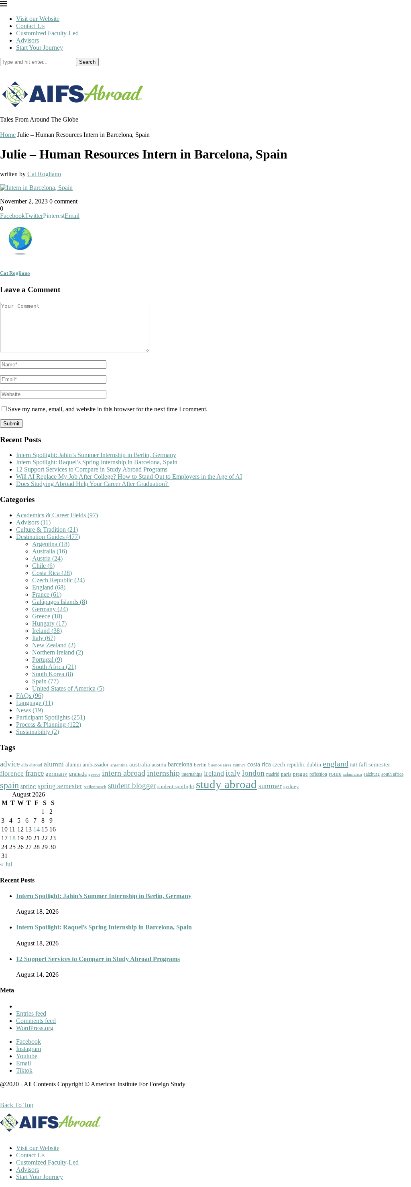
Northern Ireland (57, 652)
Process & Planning (48, 724)
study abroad (226, 784)
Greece (47, 616)
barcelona (180, 764)
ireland (214, 773)
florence (12, 773)
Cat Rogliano (44, 174)
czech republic (289, 765)
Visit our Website (37, 18)
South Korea (52, 674)
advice (10, 764)
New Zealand (53, 645)
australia (139, 764)
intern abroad (123, 772)
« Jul (6, 864)
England (48, 587)
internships (191, 774)
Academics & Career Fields (57, 515)
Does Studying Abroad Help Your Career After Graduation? (92, 483)
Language (34, 702)
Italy (43, 637)
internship (163, 772)
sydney (291, 786)
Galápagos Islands (59, 601)
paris (286, 774)
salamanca (352, 774)
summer (270, 786)
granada (78, 774)
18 (12, 838)
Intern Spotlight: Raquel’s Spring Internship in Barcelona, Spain (96, 462)
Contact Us (30, 25)
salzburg (372, 774)
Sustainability (37, 731)
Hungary (49, 623)
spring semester (60, 786)
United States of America (68, 688)
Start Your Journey (39, 47)
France (46, 594)
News (29, 710)
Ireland (47, 630)
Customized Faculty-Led (47, 33)
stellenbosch (95, 786)
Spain (45, 681)
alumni (54, 764)
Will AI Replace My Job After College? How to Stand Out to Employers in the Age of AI (129, 476)
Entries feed (31, 1013)
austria (159, 765)
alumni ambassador (87, 765)
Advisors (27, 40)
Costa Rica (52, 572)
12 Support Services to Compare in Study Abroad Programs (91, 469)
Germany (50, 609)
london (253, 772)
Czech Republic (58, 580)
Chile (43, 565)
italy (233, 772)
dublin (314, 764)
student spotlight (175, 786)
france (34, 773)
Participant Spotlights (50, 717)
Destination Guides (48, 536)
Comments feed (36, 1020)
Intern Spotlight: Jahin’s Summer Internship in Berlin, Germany (96, 454)
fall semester (374, 764)
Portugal (47, 659)
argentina (119, 764)
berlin (200, 765)
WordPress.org (34, 1027)
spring (28, 786)
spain (9, 785)
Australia (49, 551)
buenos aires (219, 765)
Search (87, 62)
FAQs (29, 695)
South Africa (54, 666)
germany (56, 773)
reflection (318, 774)
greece (94, 774)
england (335, 763)
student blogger (132, 785)
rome (335, 773)
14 (36, 829)
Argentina (50, 544)
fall (353, 765)
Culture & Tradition (47, 529)
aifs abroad (31, 765)
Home (8, 134)
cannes (239, 765)
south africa (392, 774)
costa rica (259, 764)
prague (300, 774)
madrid (272, 774)
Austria (47, 558)
